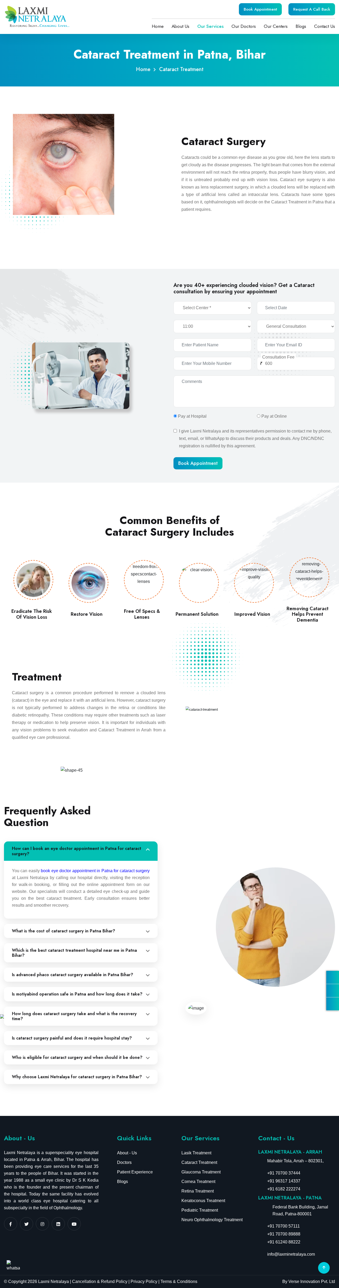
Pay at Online (274, 416)
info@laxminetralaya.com (291, 1254)
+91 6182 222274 (283, 1189)
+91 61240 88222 (283, 1242)
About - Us (127, 1153)
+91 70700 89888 (283, 1234)
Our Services (210, 26)
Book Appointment (260, 9)
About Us (180, 26)
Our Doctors (243, 26)
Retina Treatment (197, 1191)
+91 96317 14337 (283, 1181)
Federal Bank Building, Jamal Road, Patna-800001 (300, 1210)
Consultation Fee (278, 357)
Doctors (124, 1162)
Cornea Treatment (198, 1181)
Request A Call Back (311, 9)
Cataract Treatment (199, 1162)
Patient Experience (135, 1172)
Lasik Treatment (196, 1153)
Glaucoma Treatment (201, 1172)
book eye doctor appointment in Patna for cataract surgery (95, 870)
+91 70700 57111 (283, 1226)
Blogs (301, 26)
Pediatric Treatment (199, 1210)
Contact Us (324, 26)
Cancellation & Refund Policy (99, 1281)
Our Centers (276, 26)
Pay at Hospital (192, 416)
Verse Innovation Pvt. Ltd (311, 1281)
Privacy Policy (144, 1281)
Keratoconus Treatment (203, 1200)
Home (158, 26)
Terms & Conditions (178, 1281)
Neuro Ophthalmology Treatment (212, 1219)
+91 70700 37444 (283, 1173)
